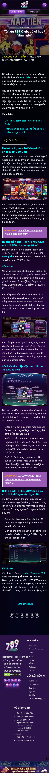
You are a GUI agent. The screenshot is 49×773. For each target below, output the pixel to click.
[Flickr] (10, 685)
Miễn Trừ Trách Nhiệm (25, 717)
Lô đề (31, 653)
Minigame (32, 660)
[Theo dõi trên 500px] (14, 685)
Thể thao (32, 667)
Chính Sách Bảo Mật (24, 713)
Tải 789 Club (34, 684)
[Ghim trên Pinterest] (32, 615)
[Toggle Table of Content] (21, 140)
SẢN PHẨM (24, 28)
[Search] (44, 5)
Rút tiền (32, 695)
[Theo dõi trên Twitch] (17, 685)
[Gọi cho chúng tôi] (12, 680)
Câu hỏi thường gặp (37, 699)
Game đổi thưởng (36, 649)
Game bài (32, 646)
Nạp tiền (32, 692)
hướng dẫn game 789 (34, 573)
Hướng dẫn (33, 681)
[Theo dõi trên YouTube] (7, 685)
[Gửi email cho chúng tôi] (8, 680)
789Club (7, 56)
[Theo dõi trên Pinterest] (15, 680)
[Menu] (4, 5)
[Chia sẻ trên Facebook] (17, 615)
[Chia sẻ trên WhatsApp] (12, 615)
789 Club (25, 77)
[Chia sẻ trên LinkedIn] (37, 615)
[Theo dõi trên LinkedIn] (19, 680)
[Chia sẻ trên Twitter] (22, 615)
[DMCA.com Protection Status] (12, 674)
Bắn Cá (32, 663)
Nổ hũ (31, 656)
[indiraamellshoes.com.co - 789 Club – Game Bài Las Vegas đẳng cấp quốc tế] (24, 4)
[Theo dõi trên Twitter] (5, 680)
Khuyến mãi (33, 688)
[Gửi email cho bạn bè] (27, 615)
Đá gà (31, 671)
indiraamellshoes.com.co (15, 656)
